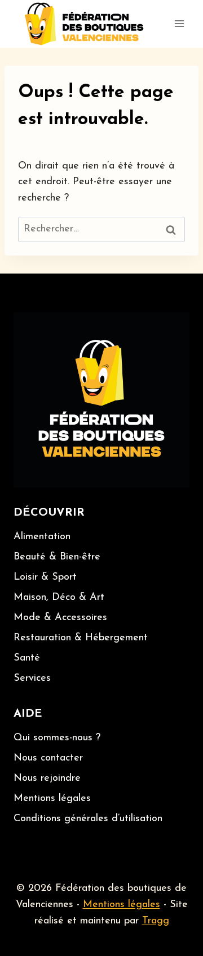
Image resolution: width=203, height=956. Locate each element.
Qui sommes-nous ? (57, 738)
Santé (27, 658)
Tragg (155, 921)
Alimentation (42, 537)
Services (32, 678)
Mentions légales (52, 799)
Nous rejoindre (47, 778)
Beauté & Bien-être (57, 557)
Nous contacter (48, 758)
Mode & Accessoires (60, 618)
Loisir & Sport (45, 577)
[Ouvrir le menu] (179, 24)
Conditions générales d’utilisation (88, 819)
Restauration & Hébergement (81, 638)
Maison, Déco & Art (59, 598)
